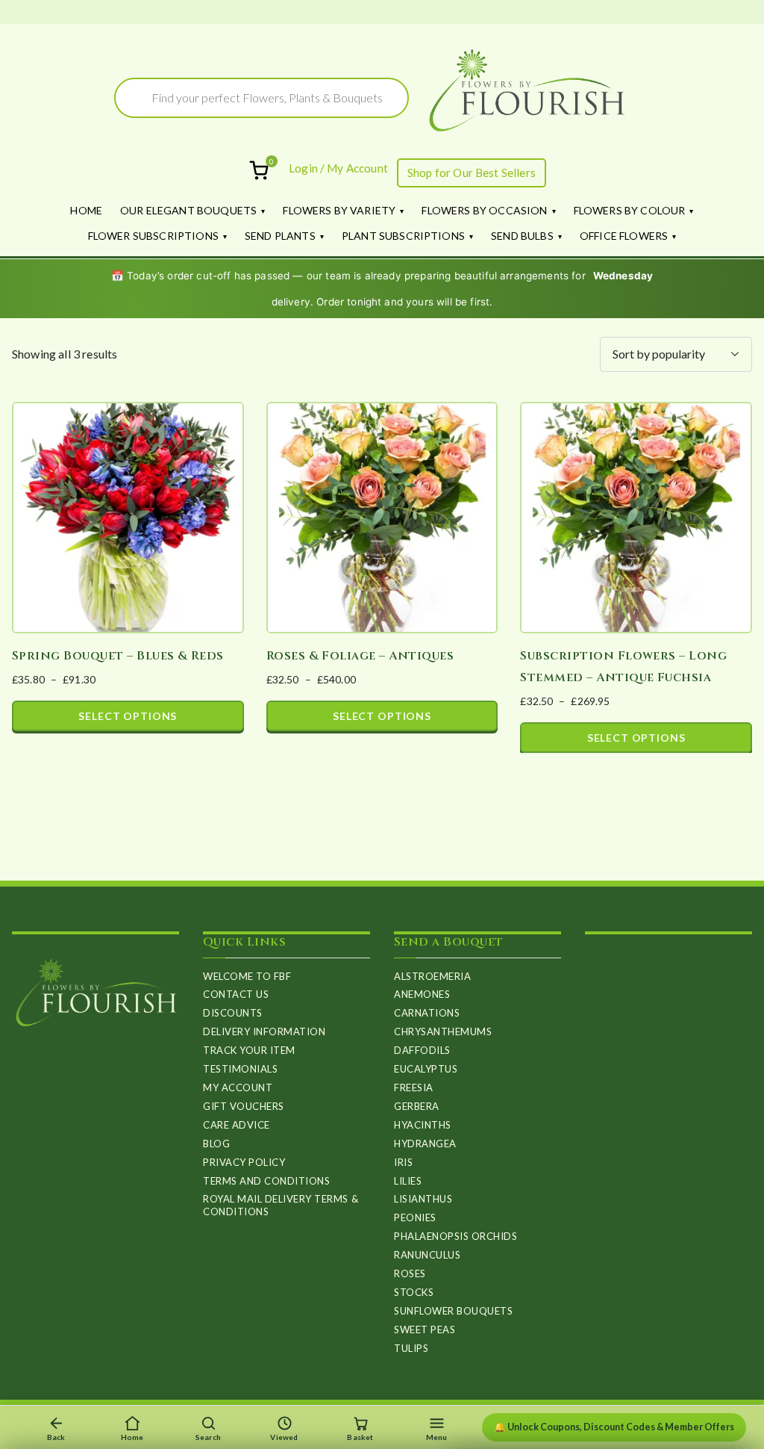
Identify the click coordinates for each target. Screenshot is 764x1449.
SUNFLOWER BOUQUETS (453, 1311)
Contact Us (236, 994)
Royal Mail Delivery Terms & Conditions (280, 1205)
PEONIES (415, 1217)
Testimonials (240, 1069)
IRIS (403, 1162)
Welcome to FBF (247, 976)
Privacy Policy (244, 1162)
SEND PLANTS (280, 235)
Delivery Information (264, 1031)
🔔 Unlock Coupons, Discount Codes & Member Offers (614, 1427)
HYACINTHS (422, 1125)
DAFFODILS (422, 1050)
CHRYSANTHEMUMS (443, 1031)
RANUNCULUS (427, 1255)
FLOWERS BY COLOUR (630, 210)
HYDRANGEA (425, 1143)
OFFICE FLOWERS (624, 235)
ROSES (410, 1273)
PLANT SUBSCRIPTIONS (403, 235)
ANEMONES (422, 994)
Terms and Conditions (266, 1181)
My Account (237, 1087)
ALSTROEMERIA (432, 976)
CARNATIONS (427, 1013)
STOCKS (413, 1292)
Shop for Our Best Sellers (471, 172)
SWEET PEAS (424, 1329)
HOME (86, 210)
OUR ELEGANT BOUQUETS (188, 210)
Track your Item (249, 1050)
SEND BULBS (522, 235)
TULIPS (411, 1348)
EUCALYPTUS (425, 1069)
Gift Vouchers (243, 1106)
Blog (216, 1143)
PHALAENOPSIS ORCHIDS (455, 1236)
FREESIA (413, 1087)
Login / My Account (338, 168)
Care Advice (236, 1125)
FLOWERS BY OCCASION (484, 210)
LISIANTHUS (423, 1199)
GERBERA (416, 1106)
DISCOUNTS (233, 1013)
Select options (127, 716)
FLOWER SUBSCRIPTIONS (153, 235)
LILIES (408, 1181)
